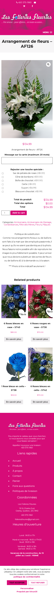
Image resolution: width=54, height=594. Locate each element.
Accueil (17, 460)
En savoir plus (13, 339)
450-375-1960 (27, 448)
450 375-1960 (25, 2)
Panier (16, 481)
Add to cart (18, 213)
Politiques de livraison (25, 491)
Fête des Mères (26, 224)
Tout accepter (17, 583)
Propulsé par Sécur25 (27, 591)
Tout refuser (38, 583)
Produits (17, 465)
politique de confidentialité (27, 577)
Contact (17, 476)
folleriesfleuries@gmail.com (27, 519)
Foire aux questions (24, 486)
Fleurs (38, 224)
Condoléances (11, 224)
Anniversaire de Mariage (39, 222)
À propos (18, 471)
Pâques (46, 224)
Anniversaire (20, 222)
